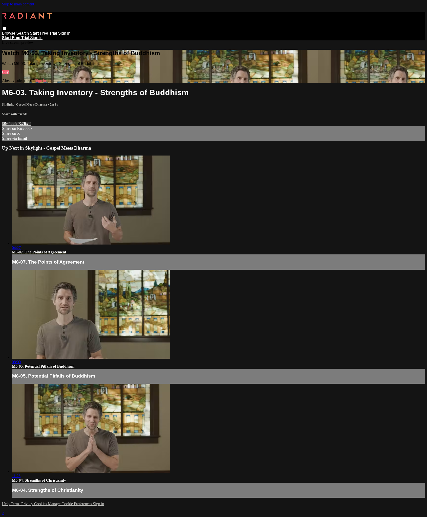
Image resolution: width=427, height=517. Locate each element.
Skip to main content (18, 4)
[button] (4, 28)
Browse (9, 33)
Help (6, 504)
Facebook (10, 124)
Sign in (64, 33)
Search (23, 33)
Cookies (41, 504)
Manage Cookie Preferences (70, 504)
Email (26, 124)
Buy (5, 72)
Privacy (27, 504)
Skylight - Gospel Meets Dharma (25, 104)
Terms (16, 504)
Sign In (36, 38)
